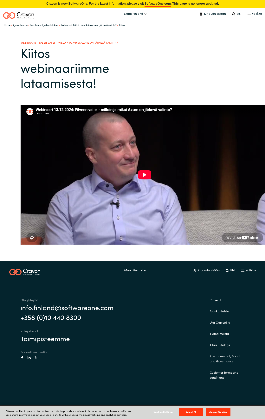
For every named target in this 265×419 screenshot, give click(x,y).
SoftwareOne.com (158, 3)
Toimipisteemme (45, 338)
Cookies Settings (163, 412)
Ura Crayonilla (220, 322)
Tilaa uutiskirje (220, 345)
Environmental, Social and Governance (225, 358)
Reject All (190, 412)
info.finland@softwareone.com (67, 307)
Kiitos (122, 25)
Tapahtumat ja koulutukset (44, 25)
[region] (132, 412)
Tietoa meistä (219, 333)
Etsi (238, 13)
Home (7, 25)
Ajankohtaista (219, 311)
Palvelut (215, 300)
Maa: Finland (134, 13)
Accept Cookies (218, 412)
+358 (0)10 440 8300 (51, 317)
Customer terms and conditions (224, 374)
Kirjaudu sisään (214, 13)
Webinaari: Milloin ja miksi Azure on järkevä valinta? (89, 25)
